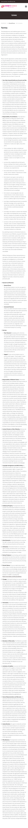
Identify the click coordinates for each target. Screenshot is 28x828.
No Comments (19, 23)
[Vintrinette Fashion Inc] (9, 6)
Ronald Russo (12, 23)
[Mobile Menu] (26, 6)
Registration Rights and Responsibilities (12, 576)
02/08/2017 (3, 23)
